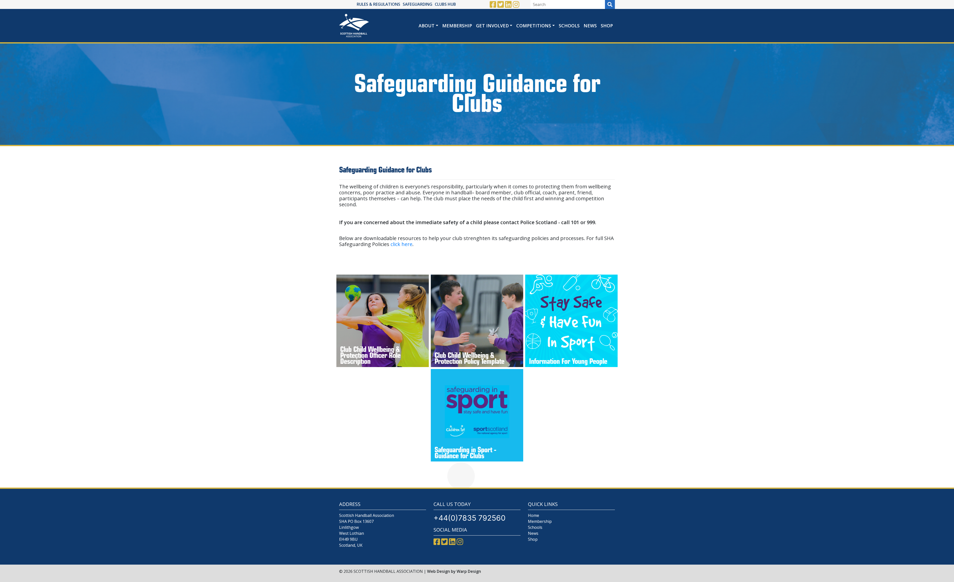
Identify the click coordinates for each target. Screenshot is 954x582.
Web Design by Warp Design (454, 571)
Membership (457, 26)
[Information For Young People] (571, 321)
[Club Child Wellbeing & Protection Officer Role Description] (382, 321)
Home (533, 515)
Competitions (533, 26)
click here (401, 244)
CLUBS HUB (445, 4)
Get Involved (492, 26)
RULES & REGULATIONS (378, 4)
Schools (569, 26)
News (590, 26)
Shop (607, 26)
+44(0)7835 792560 (470, 517)
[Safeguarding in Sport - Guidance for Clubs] (477, 415)
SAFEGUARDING (417, 4)
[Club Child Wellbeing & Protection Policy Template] (477, 321)
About (427, 26)
